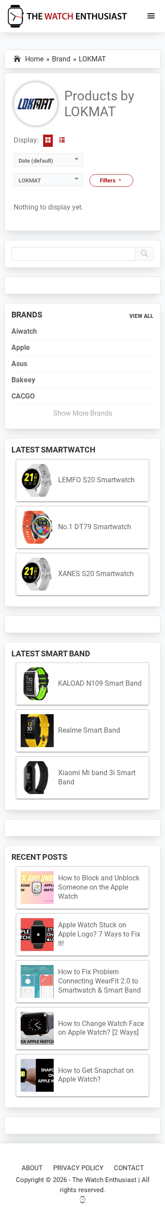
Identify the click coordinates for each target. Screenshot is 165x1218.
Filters (108, 180)
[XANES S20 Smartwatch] (37, 574)
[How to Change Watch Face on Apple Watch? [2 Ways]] (37, 1028)
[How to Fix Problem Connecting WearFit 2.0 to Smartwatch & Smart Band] (37, 981)
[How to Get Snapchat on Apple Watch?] (37, 1075)
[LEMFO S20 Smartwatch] (37, 480)
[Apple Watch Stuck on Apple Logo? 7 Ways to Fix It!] (37, 934)
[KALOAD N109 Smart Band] (37, 683)
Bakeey (23, 380)
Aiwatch (24, 331)
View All (141, 316)
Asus (19, 364)
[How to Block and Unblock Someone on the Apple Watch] (37, 887)
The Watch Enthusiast (104, 1180)
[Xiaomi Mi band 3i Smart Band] (37, 777)
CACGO (23, 396)
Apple (20, 347)
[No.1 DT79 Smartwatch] (37, 527)
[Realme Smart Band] (37, 730)
